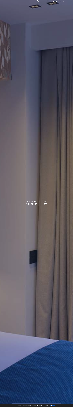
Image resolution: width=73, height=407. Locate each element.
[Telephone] (57, 1)
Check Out (25, 404)
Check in (15, 404)
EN (53, 1)
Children (45, 404)
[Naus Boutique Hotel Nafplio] (36, 2)
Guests (35, 404)
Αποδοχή (52, 405)
